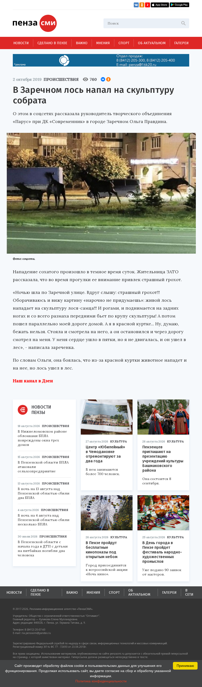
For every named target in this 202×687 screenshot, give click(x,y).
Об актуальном (152, 43)
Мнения (103, 43)
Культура (118, 441)
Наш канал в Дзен (33, 381)
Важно (81, 43)
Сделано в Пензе (52, 43)
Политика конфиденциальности (101, 681)
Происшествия (61, 79)
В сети (189, 592)
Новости (21, 43)
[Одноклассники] (108, 79)
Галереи (181, 43)
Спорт (123, 43)
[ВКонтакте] (103, 79)
